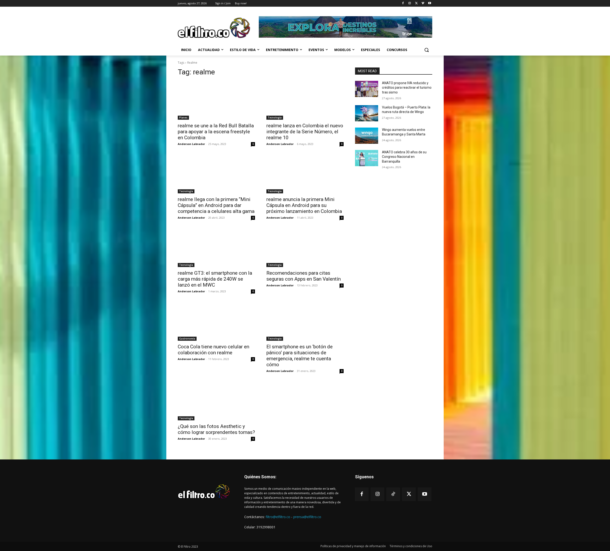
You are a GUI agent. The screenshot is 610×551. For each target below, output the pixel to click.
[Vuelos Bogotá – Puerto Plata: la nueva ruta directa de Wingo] (366, 113)
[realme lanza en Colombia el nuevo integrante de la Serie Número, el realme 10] (305, 100)
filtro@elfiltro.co (278, 517)
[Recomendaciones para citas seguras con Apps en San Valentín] (305, 247)
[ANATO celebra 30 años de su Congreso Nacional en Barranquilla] (366, 158)
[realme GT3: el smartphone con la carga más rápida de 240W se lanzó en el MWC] (216, 247)
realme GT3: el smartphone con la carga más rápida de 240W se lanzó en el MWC (215, 279)
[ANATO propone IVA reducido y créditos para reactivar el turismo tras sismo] (366, 89)
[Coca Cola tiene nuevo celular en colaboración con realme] (216, 321)
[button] (426, 50)
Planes (183, 117)
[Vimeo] (423, 3)
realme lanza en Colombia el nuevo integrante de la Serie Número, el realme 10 (304, 131)
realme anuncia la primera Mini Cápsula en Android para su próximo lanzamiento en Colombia (304, 205)
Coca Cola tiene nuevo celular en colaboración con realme (213, 349)
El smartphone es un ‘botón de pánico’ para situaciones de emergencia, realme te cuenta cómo (299, 355)
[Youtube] (429, 3)
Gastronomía (187, 338)
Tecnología (275, 117)
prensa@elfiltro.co (307, 517)
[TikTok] (393, 494)
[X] (416, 3)
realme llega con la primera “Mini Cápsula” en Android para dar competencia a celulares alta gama (216, 205)
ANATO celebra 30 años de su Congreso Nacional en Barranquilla (404, 156)
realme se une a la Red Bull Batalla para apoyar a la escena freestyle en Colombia (216, 131)
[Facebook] (403, 3)
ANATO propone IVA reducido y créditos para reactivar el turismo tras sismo (407, 87)
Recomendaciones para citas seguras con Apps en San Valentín (303, 276)
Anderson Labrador (191, 144)
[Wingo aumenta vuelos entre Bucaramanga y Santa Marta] (366, 136)
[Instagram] (409, 3)
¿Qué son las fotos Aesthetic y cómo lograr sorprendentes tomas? (216, 429)
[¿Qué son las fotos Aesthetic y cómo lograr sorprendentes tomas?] (216, 401)
